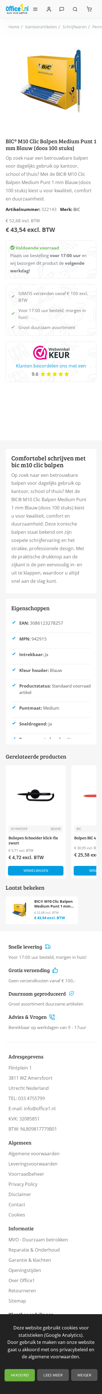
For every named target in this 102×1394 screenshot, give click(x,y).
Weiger (84, 1375)
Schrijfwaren (75, 26)
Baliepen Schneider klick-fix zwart (33, 840)
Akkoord (20, 1375)
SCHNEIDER (19, 829)
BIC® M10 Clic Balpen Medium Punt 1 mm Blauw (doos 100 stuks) (53, 904)
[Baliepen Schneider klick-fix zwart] (35, 795)
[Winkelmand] (89, 9)
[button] (35, 871)
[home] (14, 27)
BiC (76, 209)
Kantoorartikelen (41, 26)
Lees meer (53, 1375)
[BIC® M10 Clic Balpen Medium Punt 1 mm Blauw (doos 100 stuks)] (19, 910)
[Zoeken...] (75, 9)
